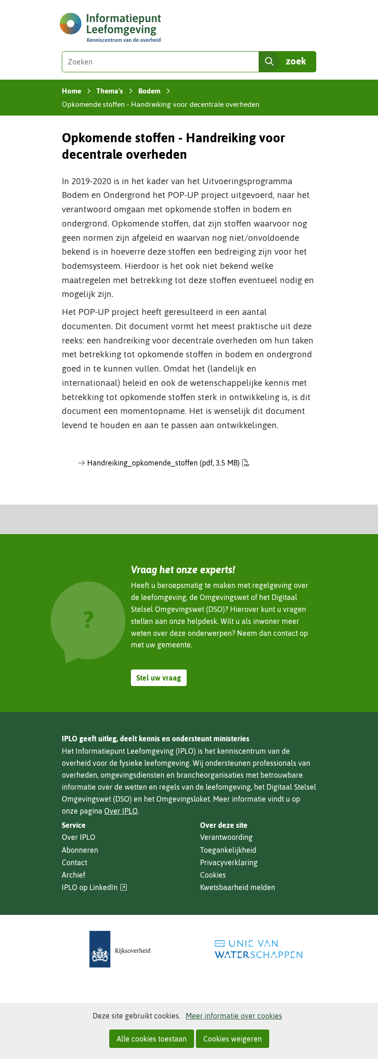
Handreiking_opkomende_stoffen (163, 463)
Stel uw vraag (158, 678)
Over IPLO (121, 811)
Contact (74, 862)
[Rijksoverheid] (119, 949)
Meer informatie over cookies (234, 1016)
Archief (73, 875)
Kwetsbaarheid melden (237, 887)
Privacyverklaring (229, 862)
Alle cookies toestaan (152, 1039)
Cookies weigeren (232, 1039)
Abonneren (80, 850)
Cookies (213, 875)
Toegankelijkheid (228, 850)
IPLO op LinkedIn (94, 887)
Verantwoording (226, 837)
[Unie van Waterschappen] (258, 949)
